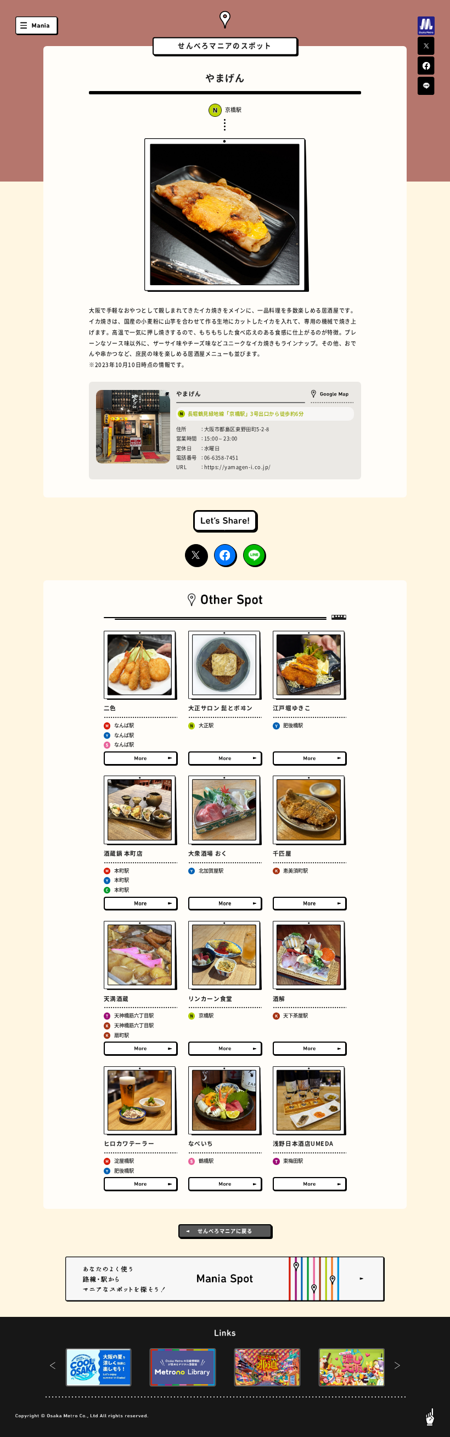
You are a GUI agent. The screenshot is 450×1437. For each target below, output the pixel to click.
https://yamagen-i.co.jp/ (237, 467)
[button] (52, 1367)
